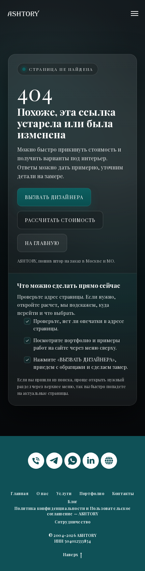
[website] (109, 461)
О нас (42, 493)
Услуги (64, 493)
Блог (73, 501)
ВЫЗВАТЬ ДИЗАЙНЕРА (54, 197)
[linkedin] (91, 461)
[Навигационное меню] (134, 13)
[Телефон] (36, 461)
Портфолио (92, 493)
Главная (19, 493)
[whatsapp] (72, 461)
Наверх (70, 554)
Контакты (123, 493)
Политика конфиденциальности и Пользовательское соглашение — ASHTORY (72, 511)
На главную (42, 243)
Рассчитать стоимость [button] (60, 220)
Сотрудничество (73, 521)
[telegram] (54, 461)
